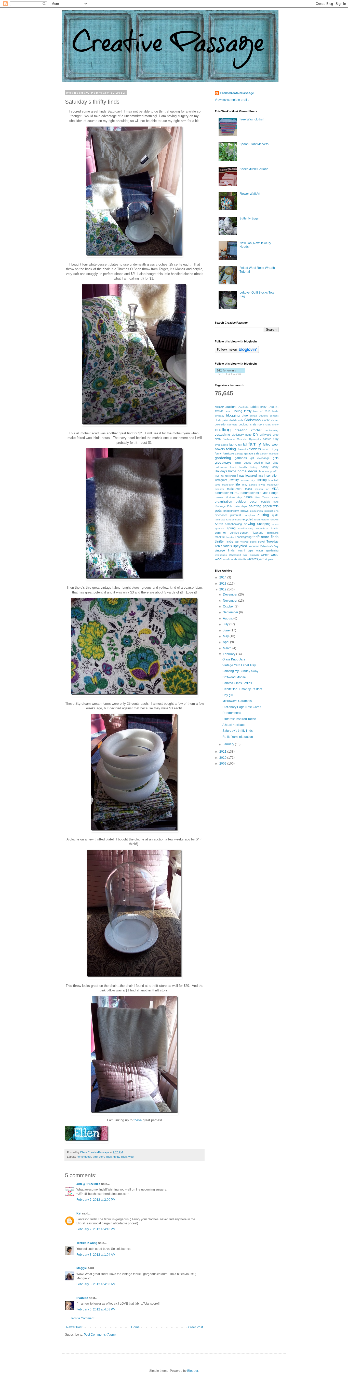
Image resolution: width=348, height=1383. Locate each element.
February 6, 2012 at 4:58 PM (95, 1309)
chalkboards (236, 420)
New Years (262, 497)
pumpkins (249, 515)
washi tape (245, 550)
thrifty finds (120, 1156)
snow (275, 524)
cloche (266, 420)
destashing (222, 434)
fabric (233, 444)
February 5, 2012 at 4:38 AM (95, 1284)
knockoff (273, 480)
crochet (256, 430)
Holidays (221, 471)
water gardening (267, 550)
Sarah (219, 524)
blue (245, 415)
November (230, 600)
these (137, 1120)
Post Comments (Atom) (100, 1334)
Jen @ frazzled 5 (88, 1184)
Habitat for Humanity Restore (242, 689)
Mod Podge (270, 493)
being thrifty (242, 411)
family (254, 444)
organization (223, 501)
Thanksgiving (243, 536)
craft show (271, 424)
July (226, 624)
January (229, 744)
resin (257, 519)
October (229, 606)
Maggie (81, 1268)
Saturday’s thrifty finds (237, 730)
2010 (223, 757)
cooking (243, 424)
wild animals (251, 555)
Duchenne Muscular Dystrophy (242, 439)
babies (254, 407)
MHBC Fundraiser (242, 493)
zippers (269, 559)
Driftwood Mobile (234, 677)
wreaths (252, 559)
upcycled (240, 546)
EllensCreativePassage (237, 93)
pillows (244, 510)
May (226, 636)
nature (248, 497)
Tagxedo (257, 532)
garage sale (251, 453)
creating (241, 430)
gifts (275, 458)
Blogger (192, 1371)
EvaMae (82, 1298)
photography (231, 510)
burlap (253, 415)
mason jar (262, 489)
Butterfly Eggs (249, 218)
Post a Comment (82, 1318)
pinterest (235, 515)
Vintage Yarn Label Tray (239, 665)
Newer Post (74, 1327)
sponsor (219, 528)
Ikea (260, 475)
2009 (223, 763)
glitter (238, 462)
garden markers (269, 453)
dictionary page (242, 434)
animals (219, 406)
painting (255, 506)
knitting (262, 480)
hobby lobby (269, 466)
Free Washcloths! (251, 119)
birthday (219, 415)
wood (274, 555)
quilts (275, 515)
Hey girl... (228, 695)
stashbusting (245, 528)
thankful (219, 536)
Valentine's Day (269, 546)
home (232, 471)
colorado (220, 424)
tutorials (226, 546)
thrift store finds (102, 1156)
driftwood (265, 434)
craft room (257, 424)
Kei (78, 1213)
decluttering (271, 430)
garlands (241, 458)
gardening (223, 458)
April (226, 642)
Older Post (195, 1327)
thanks (230, 537)
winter (265, 554)
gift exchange (260, 458)
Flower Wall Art (249, 194)
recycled (247, 519)
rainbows (220, 519)
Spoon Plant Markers (254, 144)
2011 (223, 751)
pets (218, 510)
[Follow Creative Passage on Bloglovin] (237, 352)
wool (131, 1156)
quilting (263, 515)
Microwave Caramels (237, 701)
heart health (238, 467)
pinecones (221, 515)
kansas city (248, 480)
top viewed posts (245, 541)
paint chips (240, 506)
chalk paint (221, 420)
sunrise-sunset (239, 532)
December (230, 594)
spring (231, 528)
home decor (84, 1156)
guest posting (253, 462)
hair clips (271, 462)
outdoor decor (247, 501)
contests (232, 424)
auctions (231, 407)
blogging (233, 415)
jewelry (234, 480)
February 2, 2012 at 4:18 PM (95, 1229)
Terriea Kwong (86, 1243)
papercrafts (270, 506)
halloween (221, 467)
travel (261, 541)
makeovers (234, 489)
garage (239, 453)
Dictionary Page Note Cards (241, 707)
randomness (233, 519)
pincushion (256, 510)
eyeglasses (221, 444)
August (228, 618)
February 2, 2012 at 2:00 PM (95, 1199)
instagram (221, 479)
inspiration (271, 475)
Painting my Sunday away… (241, 671)
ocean (274, 497)
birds (275, 411)
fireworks (243, 449)
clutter (274, 420)
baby (263, 406)
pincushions (271, 510)
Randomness (231, 713)
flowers (255, 449)
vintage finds (225, 550)
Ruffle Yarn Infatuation (237, 737)
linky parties (249, 484)
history (254, 467)
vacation (254, 546)
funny (218, 453)
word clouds (230, 559)
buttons (263, 415)
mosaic (219, 497)
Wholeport (235, 555)
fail (240, 444)
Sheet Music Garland (254, 169)
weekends (221, 555)
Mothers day (234, 497)
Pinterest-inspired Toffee (239, 719)
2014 (223, 577)
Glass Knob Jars (233, 659)
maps (248, 488)
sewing (249, 524)
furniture (228, 453)
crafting (223, 429)
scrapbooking (233, 523)
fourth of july (270, 449)
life (237, 484)
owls (275, 501)
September (231, 612)
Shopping (264, 524)
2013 (223, 583)
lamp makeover (224, 484)
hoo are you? (267, 471)
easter (267, 438)
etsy (275, 439)
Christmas (252, 420)
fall (245, 444)
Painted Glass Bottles (237, 683)
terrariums (272, 532)
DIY (255, 434)
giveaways (223, 462)
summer (220, 532)
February (229, 654)
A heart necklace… (235, 725)
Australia (243, 407)
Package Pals (223, 506)
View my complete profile (232, 100)
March (227, 648)
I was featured (247, 475)
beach (228, 411)
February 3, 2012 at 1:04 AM (95, 1254)
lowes (262, 484)
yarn (261, 559)
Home (135, 1327)
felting (231, 449)
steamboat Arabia (267, 528)
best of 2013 (262, 411)
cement (274, 415)
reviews (274, 519)
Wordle (242, 559)
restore (265, 519)
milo (258, 493)
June (227, 630)
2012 (223, 589)
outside (265, 501)
